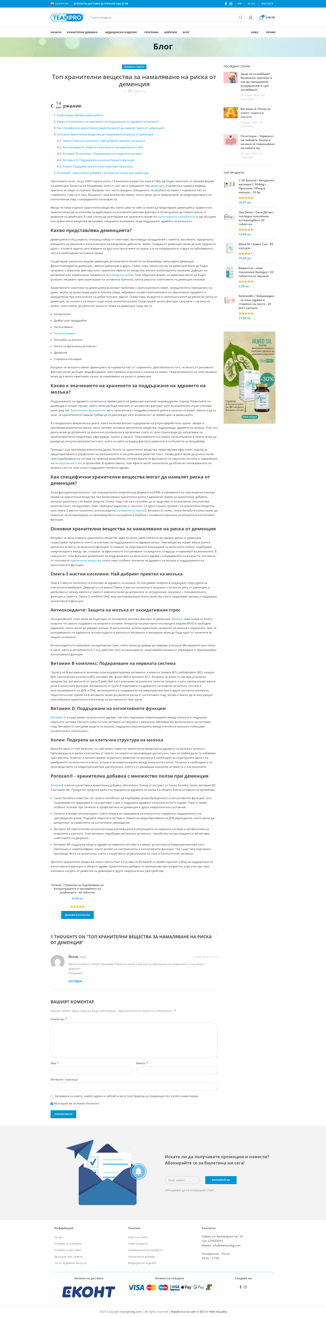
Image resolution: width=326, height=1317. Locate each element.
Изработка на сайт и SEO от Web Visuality (199, 1311)
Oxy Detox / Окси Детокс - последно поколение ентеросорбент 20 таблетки (257, 218)
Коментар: (59, 1019)
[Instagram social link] (230, 4)
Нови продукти (138, 1243)
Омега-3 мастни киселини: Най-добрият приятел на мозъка (104, 141)
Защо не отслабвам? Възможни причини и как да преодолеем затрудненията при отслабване (256, 81)
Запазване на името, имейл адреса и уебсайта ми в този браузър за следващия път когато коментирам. (126, 1096)
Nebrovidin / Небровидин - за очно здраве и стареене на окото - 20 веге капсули (256, 302)
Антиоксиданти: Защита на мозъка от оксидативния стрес (103, 147)
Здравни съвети (134, 66)
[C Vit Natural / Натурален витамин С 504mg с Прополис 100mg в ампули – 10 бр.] (230, 191)
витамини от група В (131, 510)
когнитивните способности (176, 216)
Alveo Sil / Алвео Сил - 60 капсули (256, 246)
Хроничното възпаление (88, 410)
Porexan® (57, 785)
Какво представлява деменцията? (80, 115)
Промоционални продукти (145, 1250)
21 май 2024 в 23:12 (205, 957)
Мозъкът (177, 619)
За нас (58, 1237)
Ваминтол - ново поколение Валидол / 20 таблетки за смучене (256, 272)
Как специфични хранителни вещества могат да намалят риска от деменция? (110, 128)
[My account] (250, 17)
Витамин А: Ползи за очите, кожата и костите (256, 113)
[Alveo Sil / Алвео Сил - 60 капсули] (230, 251)
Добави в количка (77, 915)
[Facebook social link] (226, 4)
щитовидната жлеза (119, 275)
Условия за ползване (68, 1243)
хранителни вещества (85, 560)
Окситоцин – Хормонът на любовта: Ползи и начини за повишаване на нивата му (258, 142)
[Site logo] (67, 17)
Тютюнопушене (64, 333)
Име (55, 1063)
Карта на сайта (138, 1237)
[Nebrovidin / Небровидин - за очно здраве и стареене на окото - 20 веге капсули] (230, 307)
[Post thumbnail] (231, 86)
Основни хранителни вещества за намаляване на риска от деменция (105, 134)
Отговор (75, 981)
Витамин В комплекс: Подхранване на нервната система (102, 153)
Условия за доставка (67, 1250)
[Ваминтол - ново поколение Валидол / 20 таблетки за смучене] (230, 277)
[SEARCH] (240, 17)
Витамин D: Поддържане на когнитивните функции (99, 160)
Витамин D (58, 717)
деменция (157, 185)
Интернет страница (64, 1079)
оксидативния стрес (68, 463)
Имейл (142, 1063)
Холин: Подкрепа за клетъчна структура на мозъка (98, 166)
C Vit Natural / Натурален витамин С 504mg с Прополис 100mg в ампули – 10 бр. (256, 186)
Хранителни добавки (141, 1256)
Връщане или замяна (68, 1256)
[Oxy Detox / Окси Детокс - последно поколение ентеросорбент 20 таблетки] (230, 223)
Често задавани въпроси (70, 1263)
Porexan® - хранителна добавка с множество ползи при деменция (103, 173)
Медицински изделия (142, 1263)
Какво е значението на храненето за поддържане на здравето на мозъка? (108, 121)
